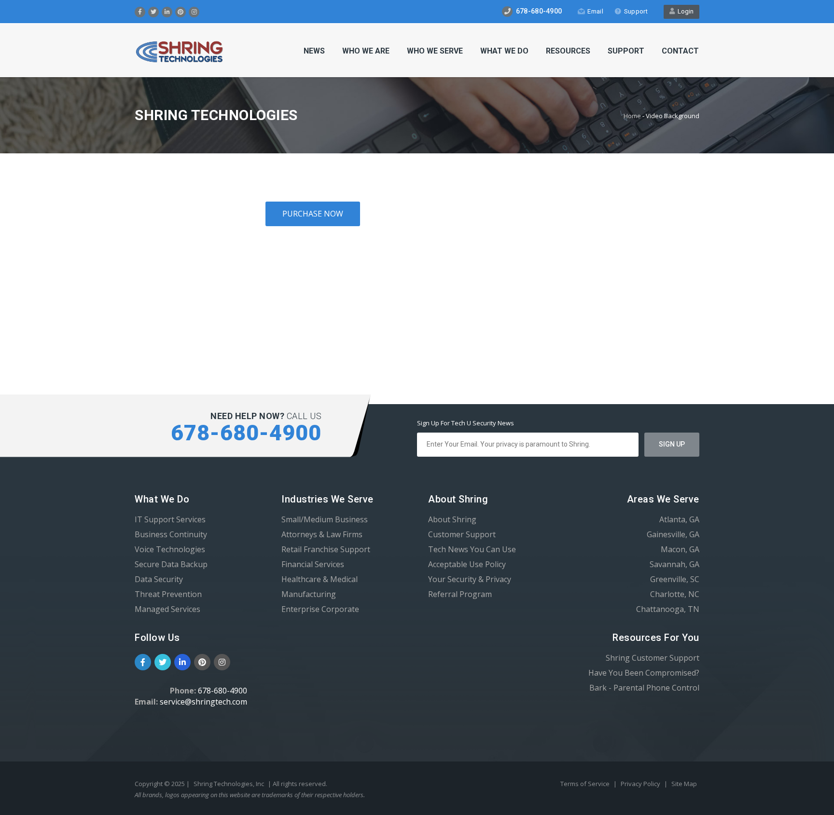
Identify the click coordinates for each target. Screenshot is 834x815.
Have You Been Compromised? (643, 672)
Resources (568, 50)
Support (636, 11)
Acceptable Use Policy (467, 564)
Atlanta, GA (679, 519)
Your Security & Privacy (469, 579)
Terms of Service (585, 783)
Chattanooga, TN (667, 609)
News (314, 50)
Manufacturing (308, 594)
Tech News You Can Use (472, 549)
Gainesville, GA (673, 534)
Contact (680, 50)
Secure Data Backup (171, 564)
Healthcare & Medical (319, 579)
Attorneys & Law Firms (321, 534)
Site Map (684, 783)
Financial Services (312, 564)
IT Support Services (170, 519)
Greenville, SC (674, 579)
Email (595, 11)
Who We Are (365, 50)
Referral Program (460, 594)
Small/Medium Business (324, 519)
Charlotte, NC (674, 594)
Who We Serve (435, 50)
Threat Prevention (168, 594)
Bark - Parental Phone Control (644, 687)
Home (632, 115)
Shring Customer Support (652, 657)
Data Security (159, 579)
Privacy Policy (641, 783)
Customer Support (462, 534)
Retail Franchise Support (325, 549)
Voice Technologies (170, 549)
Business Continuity (171, 534)
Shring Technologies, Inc (229, 783)
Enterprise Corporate (320, 609)
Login (684, 11)
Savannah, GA (674, 564)
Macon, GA (680, 549)
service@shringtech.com (203, 701)
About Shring (452, 519)
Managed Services (167, 609)
